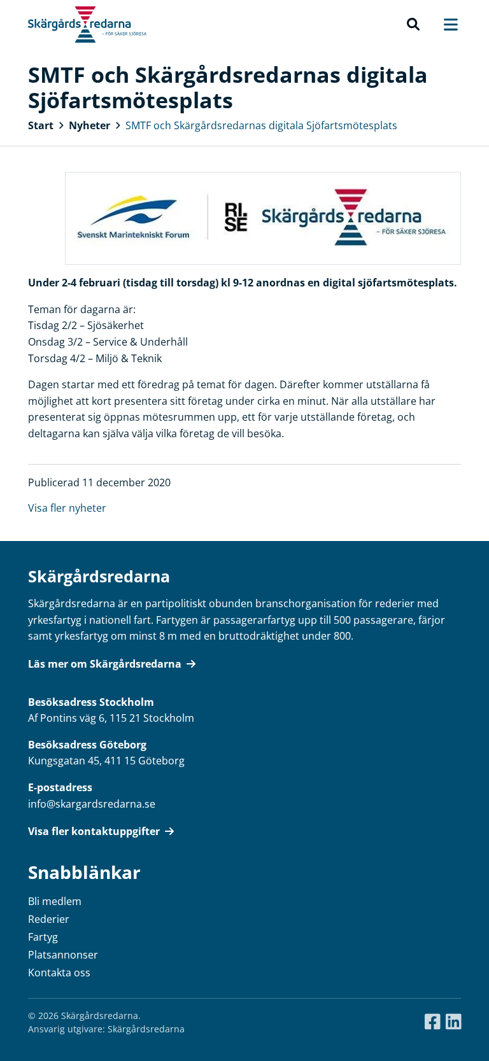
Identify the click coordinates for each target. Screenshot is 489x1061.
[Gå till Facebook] (433, 1022)
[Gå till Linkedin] (454, 1022)
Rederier (48, 919)
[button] (413, 25)
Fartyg (43, 937)
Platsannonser (63, 955)
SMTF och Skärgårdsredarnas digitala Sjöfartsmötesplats (261, 125)
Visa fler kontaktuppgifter (94, 831)
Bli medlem (55, 901)
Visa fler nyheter (67, 508)
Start (40, 125)
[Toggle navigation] (444, 24)
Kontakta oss (59, 973)
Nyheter (89, 125)
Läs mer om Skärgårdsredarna (104, 664)
